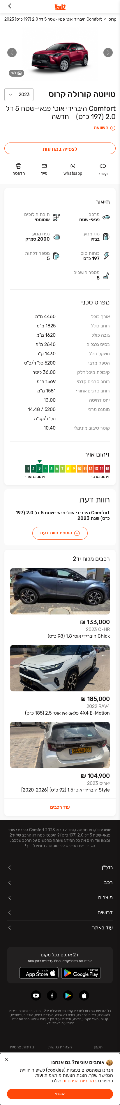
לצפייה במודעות (60, 149)
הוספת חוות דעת (56, 533)
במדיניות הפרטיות (79, 1081)
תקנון (98, 1047)
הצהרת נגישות (60, 1047)
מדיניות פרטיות (22, 1047)
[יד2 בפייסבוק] (52, 995)
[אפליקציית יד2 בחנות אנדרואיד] (68, 995)
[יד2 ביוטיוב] (36, 995)
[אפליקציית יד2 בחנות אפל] (84, 995)
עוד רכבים (60, 807)
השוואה (101, 127)
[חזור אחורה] (9, 6)
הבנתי (60, 1093)
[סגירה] (6, 1059)
